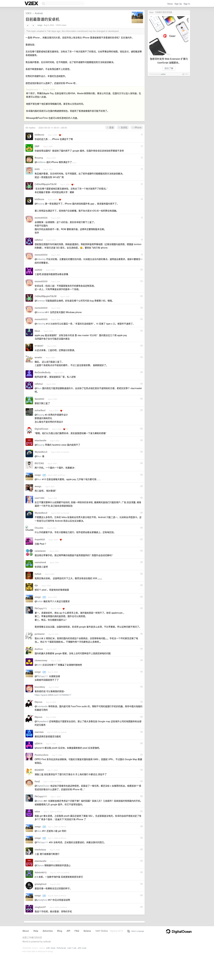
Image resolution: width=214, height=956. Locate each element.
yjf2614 (38, 743)
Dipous (38, 701)
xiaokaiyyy (40, 849)
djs (36, 585)
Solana (87, 930)
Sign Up (178, 3)
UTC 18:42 (50, 948)
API (68, 930)
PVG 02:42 (61, 948)
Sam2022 (39, 398)
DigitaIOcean (41, 428)
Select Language (137, 931)
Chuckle (39, 527)
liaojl (37, 781)
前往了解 (168, 68)
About (25, 930)
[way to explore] (32, 3)
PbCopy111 (41, 608)
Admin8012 (41, 872)
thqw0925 (40, 539)
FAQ (77, 930)
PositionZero (41, 754)
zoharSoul (40, 410)
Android (39, 13)
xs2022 (38, 269)
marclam (39, 731)
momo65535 (41, 217)
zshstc (40, 800)
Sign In (187, 3)
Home (170, 3)
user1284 (39, 497)
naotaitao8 (40, 562)
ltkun (37, 330)
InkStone (39, 134)
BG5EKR (39, 769)
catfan (163, 74)
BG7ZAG (39, 463)
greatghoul (40, 883)
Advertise (48, 930)
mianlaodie (40, 440)
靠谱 (111, 127)
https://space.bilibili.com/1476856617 (53, 694)
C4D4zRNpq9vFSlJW (46, 184)
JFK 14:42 (82, 948)
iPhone (137, 127)
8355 (37, 169)
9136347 (39, 345)
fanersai (41, 300)
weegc (38, 486)
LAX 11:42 (71, 948)
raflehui (39, 239)
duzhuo (39, 648)
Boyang (39, 157)
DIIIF (37, 146)
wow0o (38, 357)
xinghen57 (40, 907)
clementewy (41, 660)
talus (37, 811)
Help (35, 930)
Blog (59, 930)
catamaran (40, 550)
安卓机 (123, 127)
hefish (38, 573)
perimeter (40, 633)
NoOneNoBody (43, 372)
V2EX (28, 13)
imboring (41, 259)
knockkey (40, 686)
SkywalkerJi (41, 451)
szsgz (39, 25)
